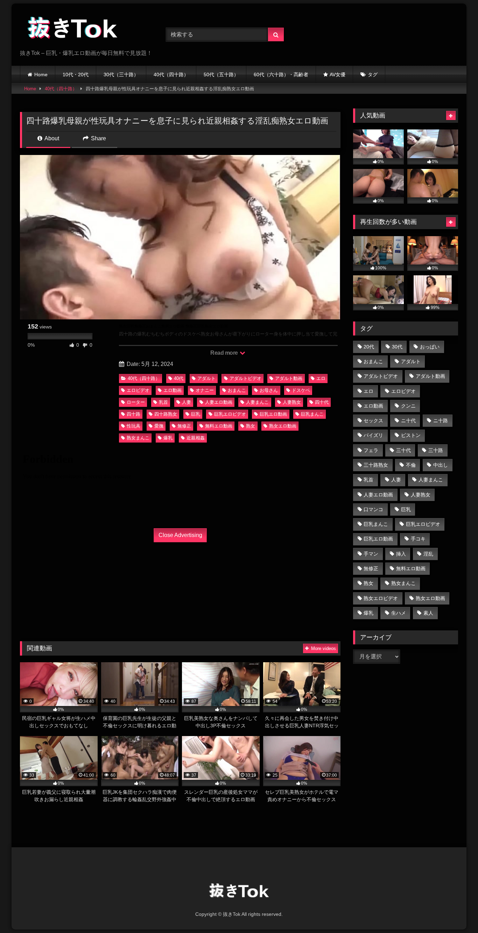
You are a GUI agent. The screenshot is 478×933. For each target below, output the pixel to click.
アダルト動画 (288, 378)
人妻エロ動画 (218, 402)
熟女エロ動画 (282, 426)
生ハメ (398, 613)
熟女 (250, 426)
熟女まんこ (138, 437)
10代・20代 (76, 74)
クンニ (408, 406)
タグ (373, 74)
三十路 (435, 450)
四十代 (322, 402)
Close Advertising (180, 535)
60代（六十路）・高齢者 (281, 74)
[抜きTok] (72, 29)
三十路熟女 (376, 465)
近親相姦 (196, 437)
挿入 (401, 554)
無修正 (184, 426)
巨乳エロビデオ (230, 414)
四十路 (133, 414)
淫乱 (428, 554)
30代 (397, 346)
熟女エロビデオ (381, 598)
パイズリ (373, 435)
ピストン (411, 435)
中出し (440, 465)
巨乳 (195, 414)
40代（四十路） (171, 74)
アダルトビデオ (245, 378)
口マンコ (373, 509)
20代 (369, 346)
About (51, 138)
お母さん (269, 390)
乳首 (163, 402)
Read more (224, 353)
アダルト (206, 378)
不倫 (411, 465)
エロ (320, 378)
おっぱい (430, 346)
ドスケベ (301, 390)
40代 (178, 378)
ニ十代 (408, 420)
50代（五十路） (221, 74)
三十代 (403, 450)
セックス (373, 420)
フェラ (371, 450)
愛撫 (158, 426)
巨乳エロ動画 (273, 414)
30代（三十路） (121, 74)
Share (98, 138)
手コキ (418, 539)
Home (41, 74)
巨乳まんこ (312, 414)
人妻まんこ (257, 402)
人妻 (186, 402)
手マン (371, 554)
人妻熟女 (292, 402)
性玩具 (133, 426)
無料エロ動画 (218, 426)
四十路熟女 (165, 414)
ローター (136, 402)
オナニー (205, 390)
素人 (428, 613)
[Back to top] (456, 912)
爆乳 (168, 437)
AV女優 (337, 74)
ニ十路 (440, 420)
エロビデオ (138, 390)
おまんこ (237, 390)
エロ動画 (172, 390)
